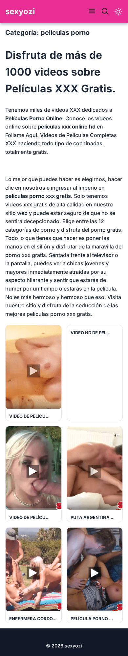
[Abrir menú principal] (92, 11)
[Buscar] (105, 11)
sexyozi (20, 11)
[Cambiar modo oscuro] (118, 11)
